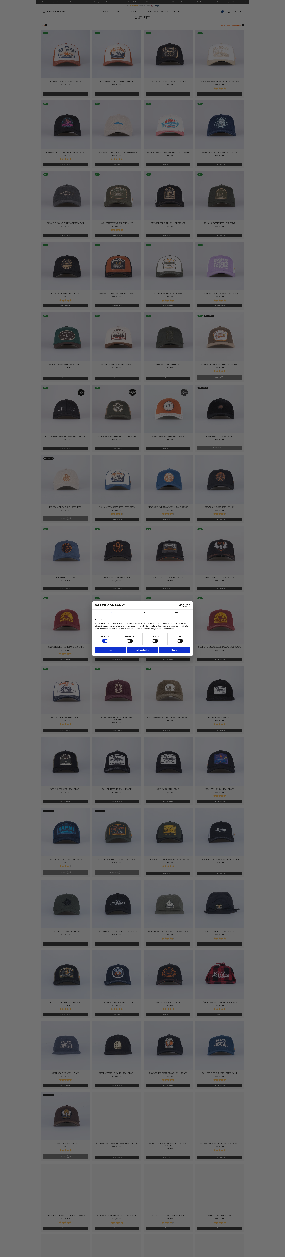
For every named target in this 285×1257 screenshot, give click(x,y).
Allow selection (142, 650)
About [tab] (175, 613)
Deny (110, 650)
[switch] (130, 641)
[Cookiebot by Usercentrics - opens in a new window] (180, 605)
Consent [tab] (109, 613)
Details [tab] (142, 613)
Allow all (174, 650)
